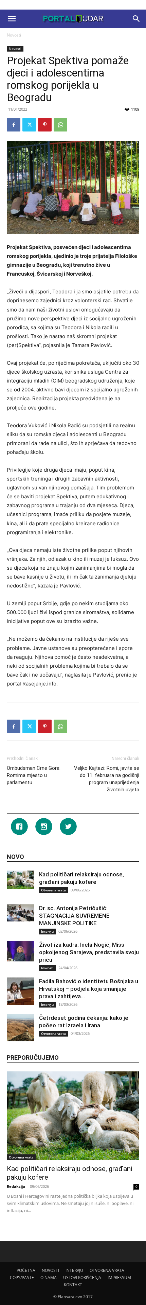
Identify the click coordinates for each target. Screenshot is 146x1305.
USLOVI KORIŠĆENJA (82, 1277)
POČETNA (26, 1270)
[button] (11, 19)
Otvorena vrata (53, 890)
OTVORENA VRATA (107, 1270)
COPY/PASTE (22, 1277)
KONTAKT (73, 1285)
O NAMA (48, 1277)
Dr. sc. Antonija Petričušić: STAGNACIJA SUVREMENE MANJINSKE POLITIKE (74, 916)
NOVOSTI (50, 1270)
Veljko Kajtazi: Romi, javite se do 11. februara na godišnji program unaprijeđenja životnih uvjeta (106, 779)
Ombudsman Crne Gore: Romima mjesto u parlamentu (33, 775)
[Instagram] (45, 826)
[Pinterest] (45, 124)
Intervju (47, 931)
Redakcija (16, 1186)
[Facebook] (13, 124)
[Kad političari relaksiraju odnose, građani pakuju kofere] (20, 880)
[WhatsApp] (60, 124)
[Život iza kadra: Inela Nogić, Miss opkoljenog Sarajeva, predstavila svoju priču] (20, 951)
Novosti (14, 35)
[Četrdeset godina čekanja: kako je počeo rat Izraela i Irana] (20, 1027)
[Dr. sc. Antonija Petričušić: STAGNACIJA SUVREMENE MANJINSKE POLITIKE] (20, 912)
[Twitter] (29, 124)
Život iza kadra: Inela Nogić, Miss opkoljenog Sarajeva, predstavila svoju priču (89, 952)
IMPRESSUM (119, 1277)
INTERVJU (74, 1270)
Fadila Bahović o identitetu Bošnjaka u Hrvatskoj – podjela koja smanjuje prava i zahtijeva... (88, 989)
